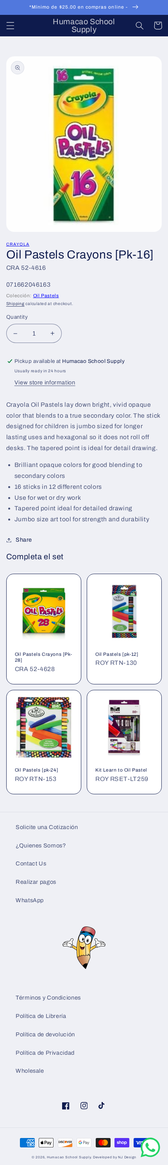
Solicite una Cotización (47, 827)
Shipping (15, 304)
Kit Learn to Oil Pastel (121, 770)
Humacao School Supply (69, 1157)
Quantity (17, 317)
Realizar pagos (36, 882)
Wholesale (30, 1071)
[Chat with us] (150, 1155)
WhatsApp (30, 900)
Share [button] (24, 540)
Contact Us (31, 863)
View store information (44, 382)
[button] (10, 25)
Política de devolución (45, 1034)
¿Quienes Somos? (41, 845)
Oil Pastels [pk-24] (36, 770)
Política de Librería (41, 1016)
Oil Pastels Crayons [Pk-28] (43, 657)
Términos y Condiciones (48, 997)
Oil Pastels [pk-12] (116, 654)
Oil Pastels (46, 295)
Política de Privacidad (45, 1053)
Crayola (18, 244)
